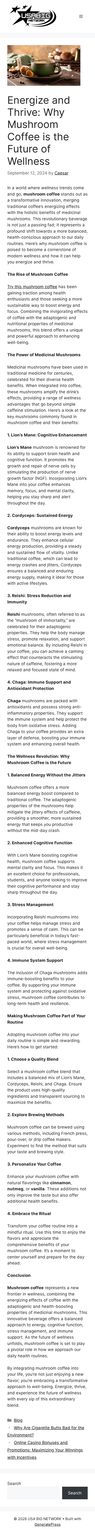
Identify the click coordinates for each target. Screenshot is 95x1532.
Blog (18, 1420)
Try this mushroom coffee (32, 286)
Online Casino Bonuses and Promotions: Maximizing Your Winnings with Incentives (45, 1450)
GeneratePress (48, 1524)
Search (14, 1483)
